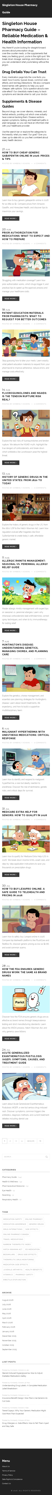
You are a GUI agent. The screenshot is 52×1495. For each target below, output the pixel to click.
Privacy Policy (7, 1475)
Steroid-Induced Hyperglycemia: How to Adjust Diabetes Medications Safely (22, 1374)
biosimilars (9, 1255)
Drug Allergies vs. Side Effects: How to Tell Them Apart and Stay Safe (25, 1424)
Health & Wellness (12, 1182)
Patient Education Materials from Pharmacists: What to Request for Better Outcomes (24, 316)
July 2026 (6, 1304)
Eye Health (8, 1190)
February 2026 (8, 1327)
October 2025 (8, 1345)
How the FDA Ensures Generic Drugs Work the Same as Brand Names (24, 972)
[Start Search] (47, 1157)
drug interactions (12, 1229)
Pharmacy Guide (12, 1177)
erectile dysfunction (14, 1280)
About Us (6, 1466)
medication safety (12, 1219)
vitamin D (8, 1275)
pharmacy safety (24, 1275)
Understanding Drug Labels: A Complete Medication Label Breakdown (24, 1387)
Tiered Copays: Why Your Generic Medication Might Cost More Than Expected (24, 1412)
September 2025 (9, 1349)
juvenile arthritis (12, 1270)
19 (40, 1141)
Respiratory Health (11, 1199)
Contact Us (6, 1483)
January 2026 (8, 1331)
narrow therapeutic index (17, 1244)
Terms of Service (8, 1471)
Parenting (8, 1195)
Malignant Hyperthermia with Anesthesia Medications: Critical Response (25, 735)
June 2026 (6, 1309)
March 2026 (7, 1322)
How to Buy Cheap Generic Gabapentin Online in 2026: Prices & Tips (26, 156)
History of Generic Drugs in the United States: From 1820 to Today (25, 480)
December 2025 (9, 1336)
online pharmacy (34, 1219)
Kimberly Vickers (21, 163)
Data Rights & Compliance (12, 1479)
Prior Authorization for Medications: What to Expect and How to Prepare (26, 236)
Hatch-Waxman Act (12, 1249)
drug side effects (27, 1255)
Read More (10, 218)
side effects (31, 1229)
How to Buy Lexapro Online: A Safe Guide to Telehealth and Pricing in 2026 (23, 892)
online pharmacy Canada (16, 1234)
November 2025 (9, 1340)
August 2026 (7, 1300)
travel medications (13, 1239)
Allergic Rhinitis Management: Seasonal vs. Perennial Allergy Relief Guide (25, 564)
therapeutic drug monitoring (18, 1260)
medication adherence (14, 1224)
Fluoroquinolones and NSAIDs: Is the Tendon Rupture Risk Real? (24, 396)
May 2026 (6, 1313)
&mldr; (31, 1141)
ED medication (32, 1249)
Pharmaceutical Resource (15, 1186)
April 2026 (6, 1318)
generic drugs (36, 1224)
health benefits (33, 1270)
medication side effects (15, 1265)
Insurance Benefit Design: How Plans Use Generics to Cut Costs (24, 1399)
